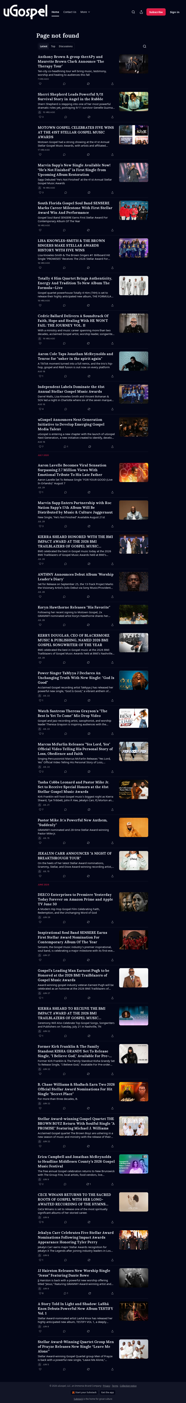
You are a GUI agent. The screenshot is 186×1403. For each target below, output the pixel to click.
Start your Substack (85, 1392)
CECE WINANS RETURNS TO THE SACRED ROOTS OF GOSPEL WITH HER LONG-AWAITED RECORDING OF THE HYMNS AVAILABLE (74, 1199)
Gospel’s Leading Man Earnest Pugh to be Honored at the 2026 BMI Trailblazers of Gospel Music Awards (73, 975)
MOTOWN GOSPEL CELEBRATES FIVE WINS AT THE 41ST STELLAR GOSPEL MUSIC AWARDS (76, 132)
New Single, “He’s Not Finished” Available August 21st (71, 517)
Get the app (107, 1392)
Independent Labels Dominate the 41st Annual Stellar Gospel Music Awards (71, 389)
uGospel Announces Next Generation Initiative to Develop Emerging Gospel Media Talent (71, 424)
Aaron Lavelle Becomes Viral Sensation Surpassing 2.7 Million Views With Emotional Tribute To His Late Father (72, 470)
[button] (55, 12)
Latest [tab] (43, 46)
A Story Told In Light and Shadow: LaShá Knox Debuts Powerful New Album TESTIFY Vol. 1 (75, 1308)
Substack (78, 1398)
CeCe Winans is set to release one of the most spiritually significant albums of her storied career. (73, 1210)
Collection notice (128, 1385)
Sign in (174, 12)
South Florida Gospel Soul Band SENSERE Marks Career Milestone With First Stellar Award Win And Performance (75, 208)
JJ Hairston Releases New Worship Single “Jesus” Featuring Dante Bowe (74, 1272)
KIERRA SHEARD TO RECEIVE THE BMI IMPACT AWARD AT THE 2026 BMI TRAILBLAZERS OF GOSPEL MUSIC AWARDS (71, 1013)
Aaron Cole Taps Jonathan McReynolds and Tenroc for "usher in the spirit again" (75, 356)
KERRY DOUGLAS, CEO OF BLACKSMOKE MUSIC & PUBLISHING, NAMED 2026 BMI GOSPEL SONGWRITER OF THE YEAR (74, 640)
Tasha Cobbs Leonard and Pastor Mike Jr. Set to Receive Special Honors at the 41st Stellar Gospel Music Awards (73, 787)
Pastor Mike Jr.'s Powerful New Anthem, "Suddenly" (72, 822)
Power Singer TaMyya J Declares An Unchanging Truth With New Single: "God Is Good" (76, 678)
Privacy (106, 1385)
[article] (93, 70)
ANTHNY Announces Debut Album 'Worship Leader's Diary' (76, 576)
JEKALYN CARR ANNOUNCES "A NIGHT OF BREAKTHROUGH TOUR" (75, 855)
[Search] (133, 12)
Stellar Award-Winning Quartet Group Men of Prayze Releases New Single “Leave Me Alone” (76, 1346)
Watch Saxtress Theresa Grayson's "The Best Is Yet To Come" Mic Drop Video (72, 713)
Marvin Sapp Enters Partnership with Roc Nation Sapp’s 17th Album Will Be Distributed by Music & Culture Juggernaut (75, 507)
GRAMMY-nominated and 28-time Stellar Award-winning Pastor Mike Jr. (73, 831)
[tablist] (56, 46)
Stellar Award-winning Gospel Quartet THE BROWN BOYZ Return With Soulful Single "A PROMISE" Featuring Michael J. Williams (76, 1123)
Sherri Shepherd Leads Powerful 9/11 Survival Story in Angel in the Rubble (70, 96)
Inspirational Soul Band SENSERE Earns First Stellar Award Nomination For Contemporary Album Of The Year (72, 937)
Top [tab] (53, 46)
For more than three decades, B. (58, 1099)
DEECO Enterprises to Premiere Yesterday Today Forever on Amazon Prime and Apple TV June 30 (75, 899)
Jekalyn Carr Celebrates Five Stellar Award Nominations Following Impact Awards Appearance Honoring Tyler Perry (76, 1237)
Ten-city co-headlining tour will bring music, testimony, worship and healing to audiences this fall (72, 72)
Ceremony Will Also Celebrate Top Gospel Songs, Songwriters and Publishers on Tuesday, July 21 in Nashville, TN (76, 1024)
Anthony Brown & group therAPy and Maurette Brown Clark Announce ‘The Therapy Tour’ (71, 61)
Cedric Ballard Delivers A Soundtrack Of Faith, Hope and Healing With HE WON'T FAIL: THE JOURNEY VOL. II (73, 320)
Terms (115, 1385)
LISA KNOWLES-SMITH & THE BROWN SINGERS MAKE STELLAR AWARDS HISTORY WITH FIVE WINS (71, 245)
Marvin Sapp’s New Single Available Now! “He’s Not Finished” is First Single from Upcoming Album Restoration (74, 170)
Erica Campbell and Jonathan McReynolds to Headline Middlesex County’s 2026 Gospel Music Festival (76, 1161)
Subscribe (156, 12)
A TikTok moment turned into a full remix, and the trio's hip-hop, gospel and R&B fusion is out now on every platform (75, 365)
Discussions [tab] (65, 46)
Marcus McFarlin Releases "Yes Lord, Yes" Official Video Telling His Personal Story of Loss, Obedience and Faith (75, 749)
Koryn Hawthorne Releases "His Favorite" (74, 607)
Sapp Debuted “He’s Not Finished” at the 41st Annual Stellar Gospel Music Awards (75, 181)
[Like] (40, 84)
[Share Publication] (141, 12)
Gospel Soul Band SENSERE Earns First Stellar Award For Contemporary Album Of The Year (73, 219)
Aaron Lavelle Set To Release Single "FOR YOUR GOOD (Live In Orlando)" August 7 (75, 481)
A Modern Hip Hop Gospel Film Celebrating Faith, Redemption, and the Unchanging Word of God (69, 910)
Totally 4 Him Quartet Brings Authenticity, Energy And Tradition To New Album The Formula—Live (75, 283)
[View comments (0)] (64, 84)
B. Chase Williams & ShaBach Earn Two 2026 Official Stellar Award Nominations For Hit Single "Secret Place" (76, 1089)
